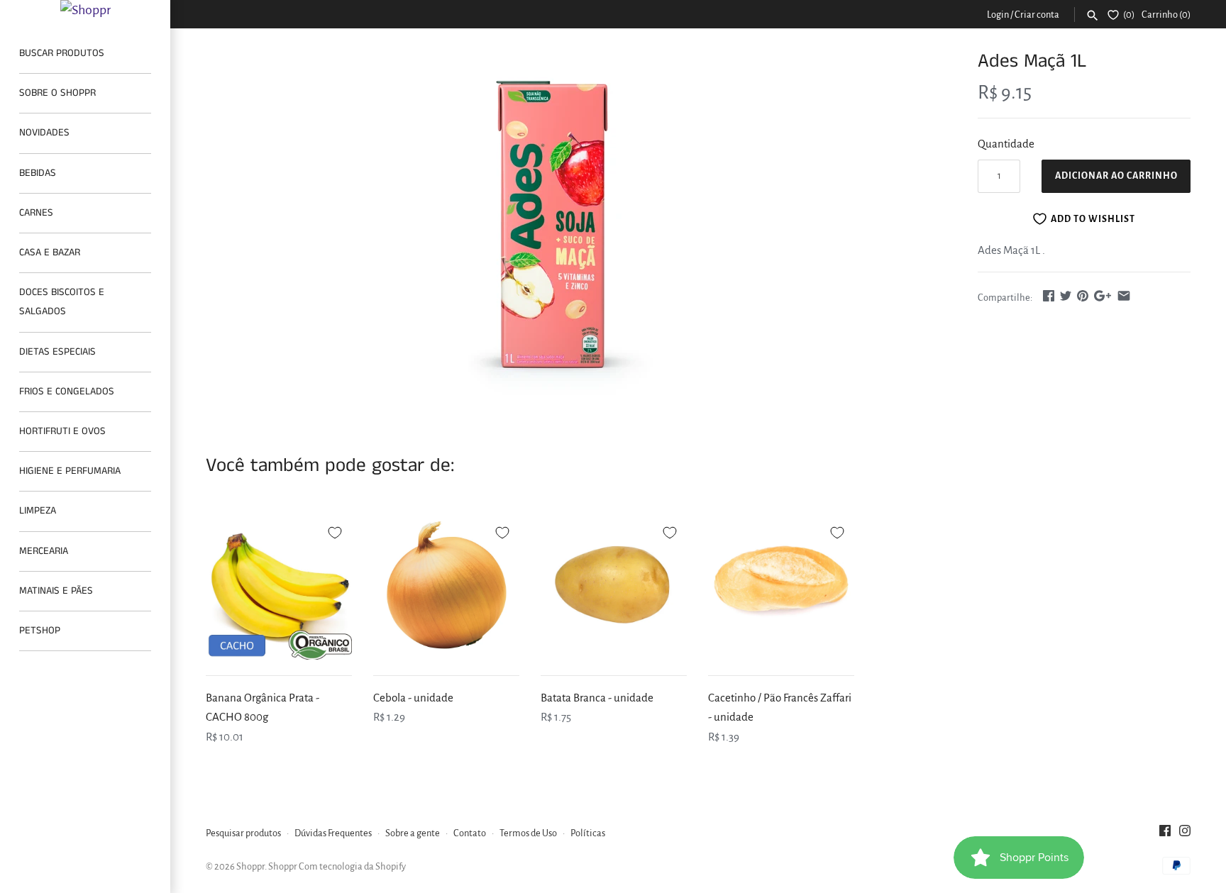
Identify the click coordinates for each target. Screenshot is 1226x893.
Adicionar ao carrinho (1116, 176)
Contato (469, 833)
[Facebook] (1165, 834)
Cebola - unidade (413, 698)
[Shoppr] (85, 10)
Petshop (39, 630)
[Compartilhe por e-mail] (1124, 295)
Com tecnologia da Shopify (352, 866)
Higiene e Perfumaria (70, 471)
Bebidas (37, 173)
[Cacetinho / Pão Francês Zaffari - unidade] (781, 587)
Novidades (44, 133)
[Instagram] (1185, 834)
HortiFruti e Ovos (62, 431)
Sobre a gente (412, 833)
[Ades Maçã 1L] (555, 226)
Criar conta (1037, 14)
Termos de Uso (528, 833)
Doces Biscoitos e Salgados (61, 301)
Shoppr (250, 866)
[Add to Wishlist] (335, 531)
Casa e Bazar (49, 252)
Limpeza (37, 511)
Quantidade (1006, 144)
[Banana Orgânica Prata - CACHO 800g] (279, 587)
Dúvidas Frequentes (333, 833)
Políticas (587, 833)
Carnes (36, 213)
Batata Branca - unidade (597, 698)
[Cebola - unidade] (446, 587)
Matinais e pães (56, 591)
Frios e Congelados (66, 391)
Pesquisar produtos (243, 833)
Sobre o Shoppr (57, 93)
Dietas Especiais (57, 352)
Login (998, 14)
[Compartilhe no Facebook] (1048, 295)
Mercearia (43, 551)
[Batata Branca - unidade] (614, 587)
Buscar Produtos (61, 53)
